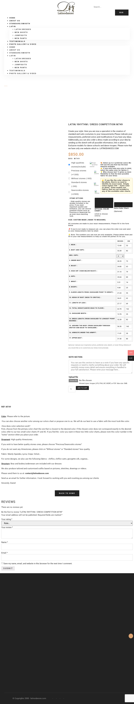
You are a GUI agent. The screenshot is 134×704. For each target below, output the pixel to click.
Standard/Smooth (19, 24)
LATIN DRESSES (23, 29)
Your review (7, 527)
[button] (67, 493)
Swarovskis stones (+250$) (80, 192)
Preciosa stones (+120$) (78, 173)
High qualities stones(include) (78, 165)
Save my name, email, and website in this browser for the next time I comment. (38, 563)
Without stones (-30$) (81, 178)
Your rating (6, 519)
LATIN (16, 100)
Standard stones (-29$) (79, 184)
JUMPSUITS (21, 35)
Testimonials (17, 71)
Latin (12, 26)
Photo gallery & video (22, 44)
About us (14, 50)
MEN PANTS (21, 68)
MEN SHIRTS (21, 32)
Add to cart (82, 388)
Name (4, 542)
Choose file (73, 380)
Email (4, 553)
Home (12, 47)
